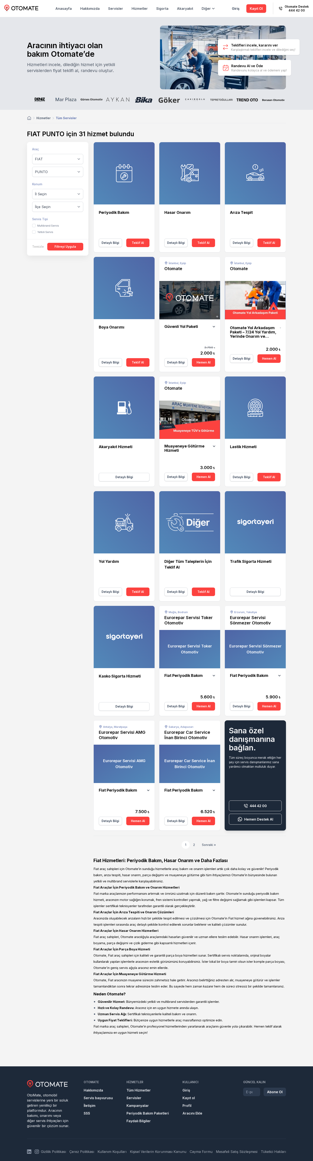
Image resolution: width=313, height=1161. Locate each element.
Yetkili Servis (45, 232)
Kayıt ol (188, 1098)
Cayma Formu (201, 1151)
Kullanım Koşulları (112, 1151)
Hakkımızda (90, 8)
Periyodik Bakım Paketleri (147, 1113)
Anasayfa (63, 8)
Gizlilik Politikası (53, 1151)
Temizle (38, 246)
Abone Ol (275, 1092)
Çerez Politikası (81, 1151)
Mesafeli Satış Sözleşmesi (236, 1151)
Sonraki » (209, 845)
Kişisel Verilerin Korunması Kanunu (158, 1151)
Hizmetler (140, 8)
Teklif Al (138, 243)
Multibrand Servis (48, 225)
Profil (186, 1105)
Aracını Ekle (192, 1113)
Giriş (236, 8)
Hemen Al (204, 362)
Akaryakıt (185, 8)
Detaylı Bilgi (110, 243)
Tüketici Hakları (273, 1151)
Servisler (115, 8)
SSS (87, 1113)
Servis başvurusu (98, 1098)
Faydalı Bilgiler (138, 1121)
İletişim (89, 1105)
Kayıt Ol (256, 8)
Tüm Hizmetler (138, 1090)
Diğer (206, 8)
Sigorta (162, 8)
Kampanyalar (137, 1105)
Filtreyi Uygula (65, 246)
